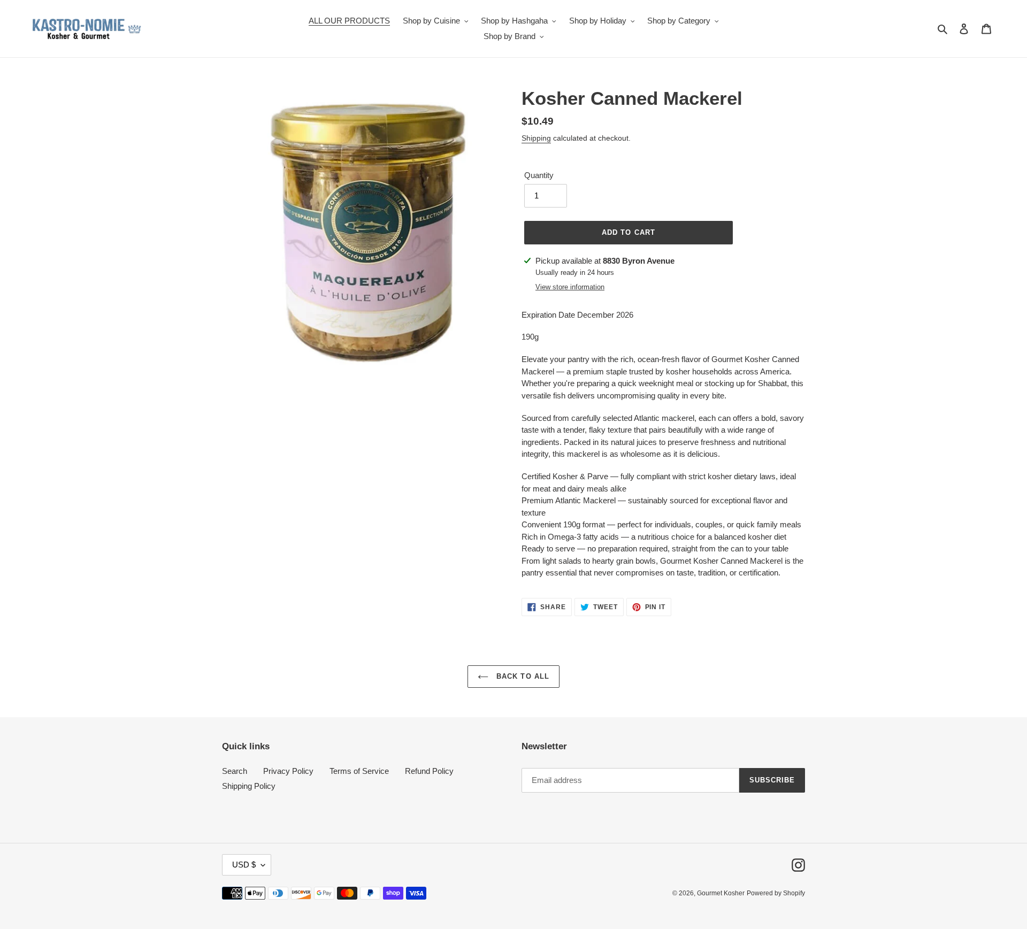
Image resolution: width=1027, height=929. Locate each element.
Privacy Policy (288, 771)
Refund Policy (429, 771)
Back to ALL (521, 676)
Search (234, 771)
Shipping (536, 138)
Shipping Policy (248, 785)
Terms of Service (359, 771)
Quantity (539, 175)
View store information (569, 287)
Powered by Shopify (776, 893)
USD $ (244, 864)
